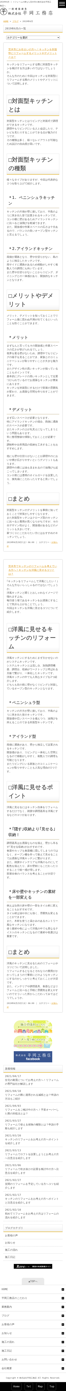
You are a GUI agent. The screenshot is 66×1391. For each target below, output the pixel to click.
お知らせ (10, 1242)
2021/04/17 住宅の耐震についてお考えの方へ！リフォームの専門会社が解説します (32, 1080)
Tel (28, 1386)
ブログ (15, 21)
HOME (5, 21)
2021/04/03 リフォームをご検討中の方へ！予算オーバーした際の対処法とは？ (32, 1109)
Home (16, 1386)
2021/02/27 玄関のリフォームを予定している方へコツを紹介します (32, 1184)
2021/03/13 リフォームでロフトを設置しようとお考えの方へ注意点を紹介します (32, 1154)
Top (52, 1386)
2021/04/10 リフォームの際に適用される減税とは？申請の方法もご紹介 (32, 1094)
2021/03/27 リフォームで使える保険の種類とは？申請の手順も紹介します (32, 1124)
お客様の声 (11, 1235)
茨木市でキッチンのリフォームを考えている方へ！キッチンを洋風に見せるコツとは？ (32, 570)
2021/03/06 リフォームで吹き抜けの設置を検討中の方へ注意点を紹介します (32, 1169)
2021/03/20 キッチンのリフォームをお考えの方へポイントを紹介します (32, 1139)
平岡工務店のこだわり (14, 1298)
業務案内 (7, 1306)
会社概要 (7, 1368)
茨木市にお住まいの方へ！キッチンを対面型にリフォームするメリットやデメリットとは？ (32, 53)
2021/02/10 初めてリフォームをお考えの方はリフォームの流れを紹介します (32, 1213)
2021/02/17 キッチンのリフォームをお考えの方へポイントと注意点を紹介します (32, 1198)
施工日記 (10, 1257)
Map (40, 1386)
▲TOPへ (33, 1281)
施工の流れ (11, 1249)
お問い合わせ (9, 1359)
